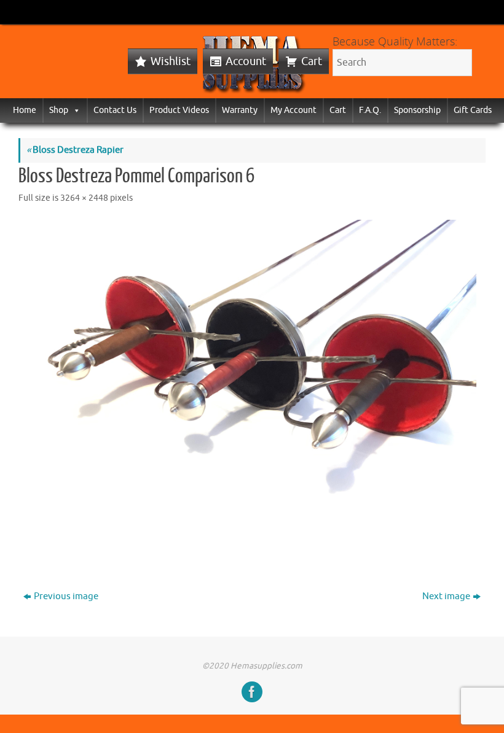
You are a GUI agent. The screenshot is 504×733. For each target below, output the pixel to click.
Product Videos (179, 110)
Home (24, 110)
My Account (293, 110)
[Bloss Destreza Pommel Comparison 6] (252, 388)
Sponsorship (417, 110)
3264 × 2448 (84, 198)
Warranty (240, 110)
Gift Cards (473, 110)
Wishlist (171, 61)
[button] (74, 110)
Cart (311, 61)
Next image (446, 596)
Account (246, 61)
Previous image (66, 596)
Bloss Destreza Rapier (75, 150)
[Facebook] (252, 691)
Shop (58, 110)
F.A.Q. (370, 110)
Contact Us (114, 110)
